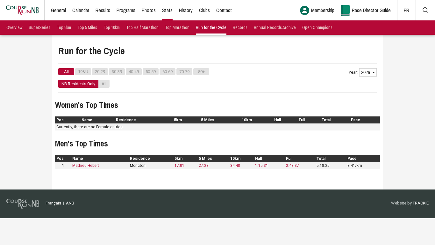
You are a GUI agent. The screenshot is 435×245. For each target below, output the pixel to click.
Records (240, 27)
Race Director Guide (371, 10)
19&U (83, 71)
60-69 (167, 71)
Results (103, 10)
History (186, 10)
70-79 (184, 71)
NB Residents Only (78, 83)
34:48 (235, 165)
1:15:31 (261, 165)
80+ (201, 71)
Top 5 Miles (87, 27)
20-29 (100, 71)
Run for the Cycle (211, 27)
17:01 (179, 165)
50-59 (151, 71)
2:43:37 (292, 165)
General (58, 10)
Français (53, 203)
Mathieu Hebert (85, 165)
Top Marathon (177, 27)
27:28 (204, 165)
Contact (224, 10)
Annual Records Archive (275, 27)
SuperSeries (39, 27)
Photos (149, 10)
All (66, 71)
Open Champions (317, 27)
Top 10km (111, 27)
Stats (167, 10)
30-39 (117, 71)
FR (406, 10)
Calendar (80, 10)
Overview (14, 27)
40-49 (134, 71)
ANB (70, 203)
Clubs (204, 10)
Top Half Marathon (142, 27)
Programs (126, 10)
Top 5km (64, 27)
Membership (322, 10)
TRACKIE (421, 203)
